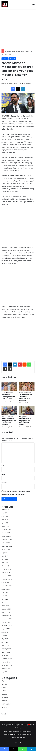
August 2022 (6, 668)
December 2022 (7, 655)
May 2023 (5, 639)
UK (2, 710)
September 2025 (7, 546)
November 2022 (7, 658)
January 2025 (6, 572)
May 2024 (5, 599)
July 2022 (5, 672)
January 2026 (6, 533)
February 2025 (6, 569)
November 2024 (7, 579)
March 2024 (5, 605)
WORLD (12, 58)
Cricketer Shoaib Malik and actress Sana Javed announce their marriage (25, 396)
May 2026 (5, 519)
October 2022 (6, 662)
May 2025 (5, 559)
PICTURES (5, 697)
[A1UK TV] (5, 4)
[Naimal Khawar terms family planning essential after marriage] (9, 386)
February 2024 (6, 609)
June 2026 (5, 516)
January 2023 (6, 652)
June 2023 (5, 635)
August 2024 (6, 589)
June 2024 (5, 596)
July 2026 (5, 513)
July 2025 (5, 552)
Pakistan (4, 694)
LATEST (10, 54)
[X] (10, 365)
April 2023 (5, 642)
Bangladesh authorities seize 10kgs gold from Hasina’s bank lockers (25, 420)
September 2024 (7, 586)
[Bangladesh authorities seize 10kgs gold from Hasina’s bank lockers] (26, 410)
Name (4, 465)
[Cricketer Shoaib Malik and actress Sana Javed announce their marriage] (26, 386)
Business (4, 684)
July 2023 (5, 632)
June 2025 (5, 556)
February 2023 (6, 649)
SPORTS (4, 707)
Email (4, 474)
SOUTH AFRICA (6, 704)
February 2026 (6, 529)
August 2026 (6, 509)
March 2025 (5, 566)
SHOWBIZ (4, 701)
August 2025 (6, 549)
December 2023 (7, 615)
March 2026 (5, 526)
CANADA (4, 687)
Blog (3, 681)
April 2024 (5, 602)
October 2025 (6, 543)
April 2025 (5, 562)
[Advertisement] (18, 29)
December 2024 (7, 576)
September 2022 (7, 665)
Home (5, 54)
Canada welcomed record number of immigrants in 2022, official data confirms (9, 420)
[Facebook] (5, 365)
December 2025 (7, 536)
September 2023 (7, 625)
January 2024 (6, 612)
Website (4, 483)
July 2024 (5, 592)
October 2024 (6, 582)
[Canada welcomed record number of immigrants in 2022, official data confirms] (9, 410)
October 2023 (6, 622)
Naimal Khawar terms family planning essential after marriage (8, 396)
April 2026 (5, 523)
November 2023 (7, 619)
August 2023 (6, 629)
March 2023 (5, 645)
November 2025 (7, 539)
